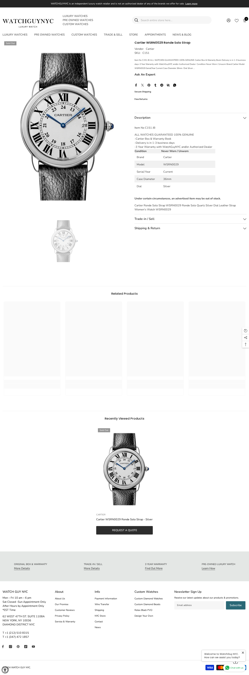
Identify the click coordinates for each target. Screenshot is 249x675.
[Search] (172, 20)
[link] (32, 386)
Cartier (150, 49)
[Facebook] (136, 85)
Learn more (191, 3)
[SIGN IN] (229, 20)
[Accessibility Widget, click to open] (5, 670)
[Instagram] (10, 646)
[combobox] (175, 20)
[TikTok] (25, 646)
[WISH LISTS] (236, 20)
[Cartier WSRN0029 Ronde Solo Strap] (124, 469)
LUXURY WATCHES (75, 16)
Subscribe (236, 605)
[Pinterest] (148, 85)
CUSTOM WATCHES (75, 24)
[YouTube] (33, 646)
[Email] (168, 85)
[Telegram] (161, 85)
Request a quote (124, 530)
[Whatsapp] (174, 85)
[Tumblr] (155, 85)
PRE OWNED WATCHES (78, 20)
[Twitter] (142, 85)
